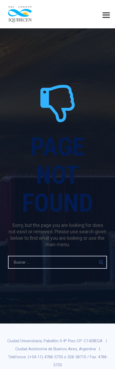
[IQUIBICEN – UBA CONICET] (20, 14)
